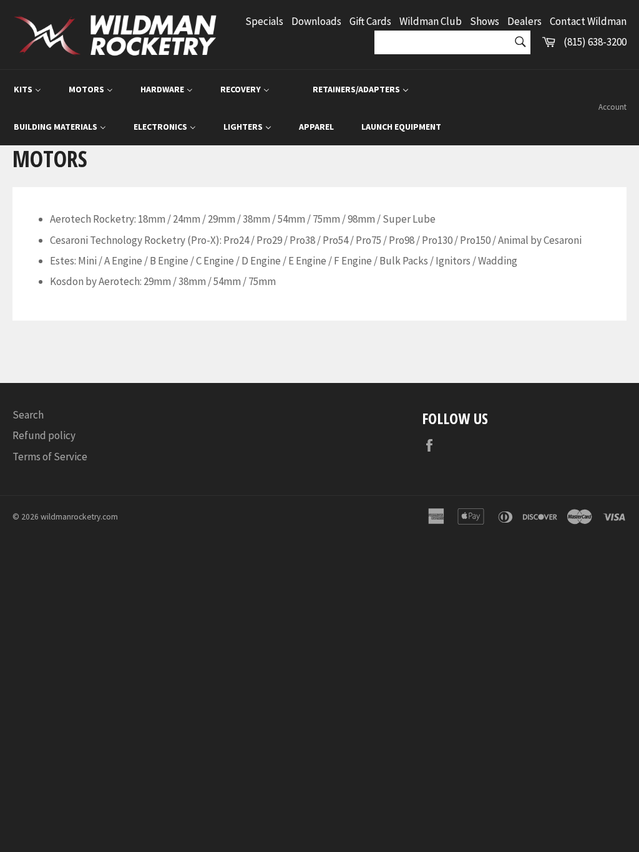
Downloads (316, 21)
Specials (264, 21)
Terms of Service (49, 456)
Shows (484, 21)
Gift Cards (370, 21)
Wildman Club (430, 21)
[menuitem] (27, 89)
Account (612, 107)
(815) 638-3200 (595, 42)
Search (28, 415)
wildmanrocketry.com (79, 516)
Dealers (524, 21)
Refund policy (44, 435)
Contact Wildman (588, 21)
